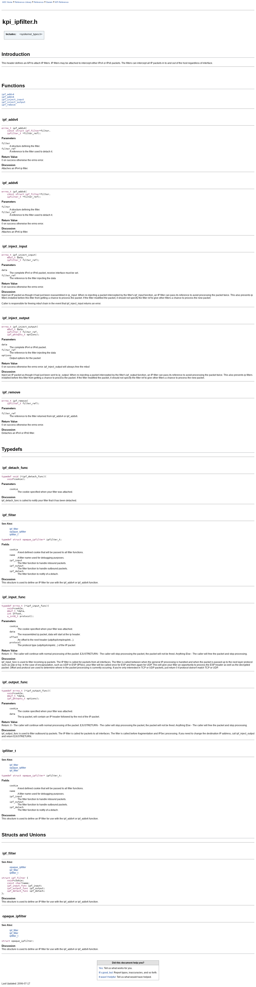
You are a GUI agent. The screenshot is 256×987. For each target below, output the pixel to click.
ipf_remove (9, 105)
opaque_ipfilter (18, 531)
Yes (101, 968)
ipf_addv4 (8, 94)
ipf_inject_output (13, 102)
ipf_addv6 (8, 97)
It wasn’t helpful (107, 977)
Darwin (49, 2)
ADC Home (7, 2)
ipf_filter (14, 529)
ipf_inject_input (13, 99)
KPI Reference (62, 2)
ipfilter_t (14, 534)
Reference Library (23, 2)
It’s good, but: (106, 972)
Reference (39, 2)
